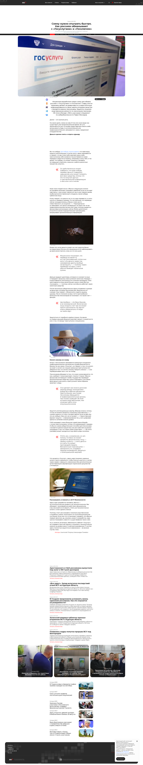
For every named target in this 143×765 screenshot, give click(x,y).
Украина (89, 34)
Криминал (57, 34)
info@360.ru (10, 749)
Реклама (10, 752)
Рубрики (74, 2)
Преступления (77, 34)
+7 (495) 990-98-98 (12, 751)
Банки (65, 34)
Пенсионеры (70, 34)
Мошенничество (83, 34)
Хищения (62, 34)
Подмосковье (65, 2)
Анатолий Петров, (67, 532)
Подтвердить (120, 759)
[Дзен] (100, 99)
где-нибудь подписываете (69, 151)
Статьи (57, 2)
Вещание (10, 747)
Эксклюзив (52, 34)
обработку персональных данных (122, 752)
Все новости (48, 2)
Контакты (10, 745)
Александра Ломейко (80, 532)
